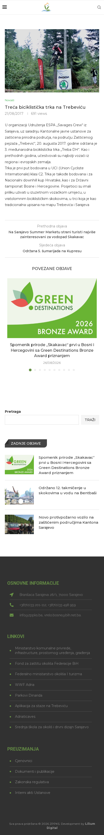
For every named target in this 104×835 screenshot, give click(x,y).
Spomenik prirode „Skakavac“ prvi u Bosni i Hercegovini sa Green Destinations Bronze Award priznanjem (52, 350)
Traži (90, 420)
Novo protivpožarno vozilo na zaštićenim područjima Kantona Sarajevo (68, 522)
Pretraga (13, 411)
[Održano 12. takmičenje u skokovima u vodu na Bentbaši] (19, 495)
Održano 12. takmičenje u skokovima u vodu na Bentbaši (68, 490)
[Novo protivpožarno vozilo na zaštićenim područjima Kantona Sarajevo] (19, 524)
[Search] (99, 7)
